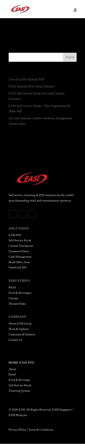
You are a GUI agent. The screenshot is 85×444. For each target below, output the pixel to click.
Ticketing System (19, 390)
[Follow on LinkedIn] (22, 214)
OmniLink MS (17, 267)
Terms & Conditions (41, 429)
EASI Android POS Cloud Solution (31, 86)
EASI (22, 409)
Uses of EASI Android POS (26, 79)
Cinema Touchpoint (21, 245)
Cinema (13, 298)
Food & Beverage (19, 380)
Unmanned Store (19, 251)
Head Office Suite (19, 262)
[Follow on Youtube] (32, 214)
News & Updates (19, 329)
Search (70, 57)
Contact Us (15, 340)
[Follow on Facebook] (12, 214)
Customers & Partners (22, 334)
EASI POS (15, 235)
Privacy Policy (18, 429)
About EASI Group (20, 323)
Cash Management (20, 256)
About (12, 369)
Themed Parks (17, 303)
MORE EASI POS (21, 362)
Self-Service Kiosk (20, 240)
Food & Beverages (20, 292)
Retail (12, 287)
